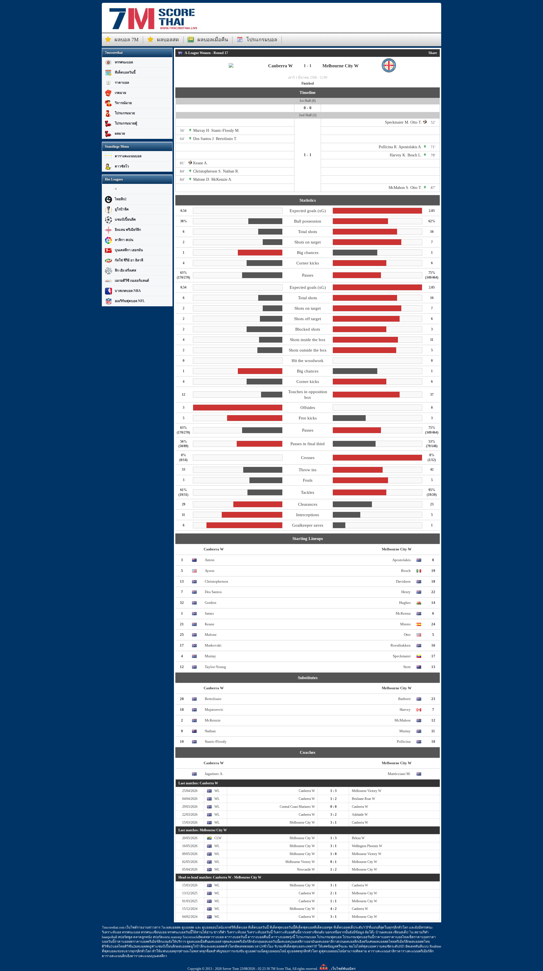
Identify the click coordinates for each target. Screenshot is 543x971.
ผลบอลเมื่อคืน (212, 39)
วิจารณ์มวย (123, 103)
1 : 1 (333, 901)
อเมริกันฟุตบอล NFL (130, 301)
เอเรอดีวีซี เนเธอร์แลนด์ (132, 281)
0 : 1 (333, 862)
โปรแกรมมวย (125, 113)
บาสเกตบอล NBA (128, 291)
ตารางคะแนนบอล (128, 156)
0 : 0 (333, 807)
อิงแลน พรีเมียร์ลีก (128, 230)
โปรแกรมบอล (261, 39)
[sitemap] (324, 969)
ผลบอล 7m (127, 39)
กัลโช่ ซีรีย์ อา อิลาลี (129, 260)
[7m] (152, 18)
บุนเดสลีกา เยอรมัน (129, 250)
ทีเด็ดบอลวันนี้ (125, 72)
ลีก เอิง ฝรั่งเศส (125, 270)
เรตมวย (120, 93)
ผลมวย (120, 133)
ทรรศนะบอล (124, 62)
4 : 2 (333, 909)
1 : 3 (333, 791)
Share (432, 53)
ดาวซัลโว (122, 166)
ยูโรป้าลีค (122, 209)
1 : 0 (333, 854)
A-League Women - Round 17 (206, 53)
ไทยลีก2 (120, 199)
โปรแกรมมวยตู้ (126, 123)
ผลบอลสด (168, 39)
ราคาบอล (122, 83)
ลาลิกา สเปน (124, 240)
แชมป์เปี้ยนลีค (125, 219)
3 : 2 (333, 815)
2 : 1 (333, 893)
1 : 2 (333, 799)
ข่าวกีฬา (220, 932)
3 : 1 (333, 822)
